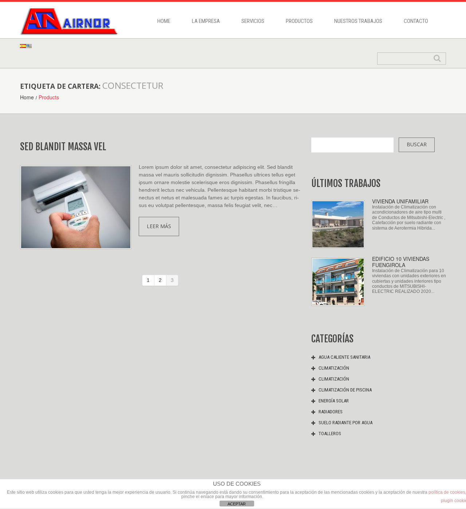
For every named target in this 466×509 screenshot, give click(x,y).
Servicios (252, 21)
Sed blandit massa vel (63, 146)
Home (163, 21)
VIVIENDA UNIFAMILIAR (400, 201)
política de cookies (447, 492)
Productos (299, 21)
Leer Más (159, 226)
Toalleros (330, 433)
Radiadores (331, 411)
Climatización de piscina (345, 390)
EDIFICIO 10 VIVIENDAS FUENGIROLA (400, 262)
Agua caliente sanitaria (344, 357)
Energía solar (334, 400)
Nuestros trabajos (358, 21)
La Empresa (206, 21)
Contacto (416, 21)
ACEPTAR (237, 504)
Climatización (334, 368)
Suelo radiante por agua (345, 422)
